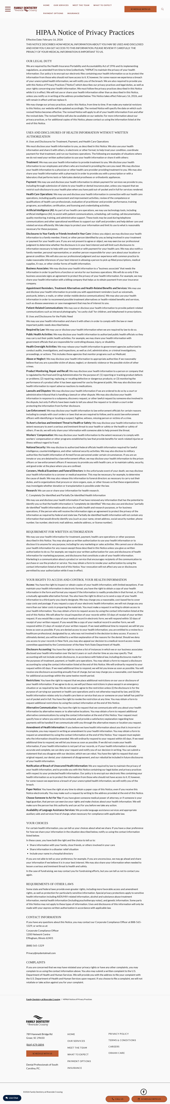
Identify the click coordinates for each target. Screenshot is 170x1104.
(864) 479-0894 (35, 1044)
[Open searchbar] (162, 9)
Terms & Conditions (122, 1040)
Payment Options (53, 13)
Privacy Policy (119, 1033)
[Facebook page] (144, 1092)
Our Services (61, 5)
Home (46, 5)
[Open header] (8, 9)
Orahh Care (117, 1053)
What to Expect (102, 5)
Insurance (73, 13)
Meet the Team (81, 5)
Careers (114, 1046)
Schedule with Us (140, 9)
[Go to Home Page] (25, 9)
